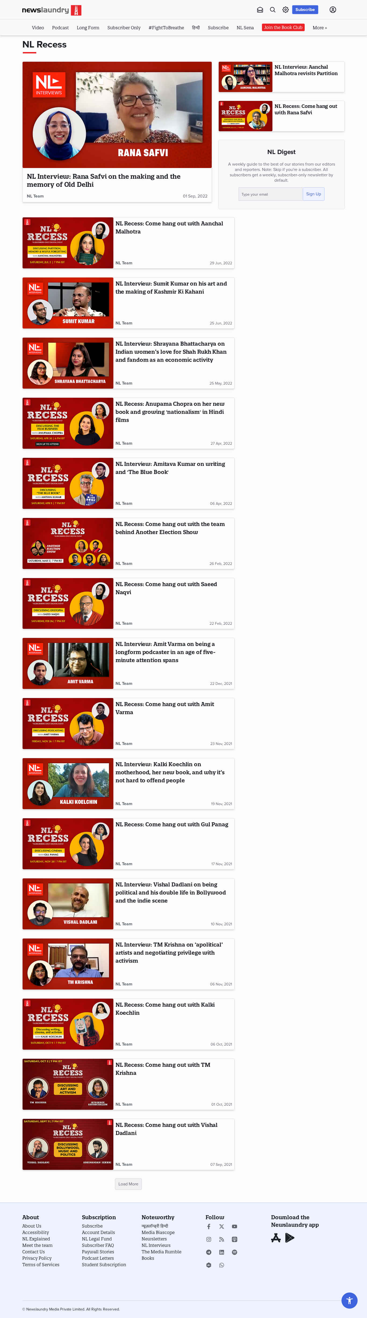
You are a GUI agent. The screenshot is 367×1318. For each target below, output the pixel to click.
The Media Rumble (161, 1251)
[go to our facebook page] (208, 1227)
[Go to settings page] (349, 1301)
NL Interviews (156, 1245)
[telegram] (208, 1253)
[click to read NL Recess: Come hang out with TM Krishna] (68, 1084)
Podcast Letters (98, 1258)
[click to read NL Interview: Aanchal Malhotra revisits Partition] (246, 77)
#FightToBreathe (166, 27)
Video (38, 27)
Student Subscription (104, 1264)
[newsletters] (260, 9)
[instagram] (208, 1240)
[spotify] (234, 1253)
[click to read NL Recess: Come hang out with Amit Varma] (68, 723)
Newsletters (154, 1239)
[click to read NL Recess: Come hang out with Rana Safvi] (246, 116)
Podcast (60, 27)
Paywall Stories (98, 1251)
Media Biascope (158, 1232)
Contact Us (33, 1251)
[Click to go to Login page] (333, 9)
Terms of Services (40, 1264)
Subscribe (305, 9)
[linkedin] (221, 1253)
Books (148, 1258)
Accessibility (35, 1232)
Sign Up (313, 194)
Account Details (98, 1232)
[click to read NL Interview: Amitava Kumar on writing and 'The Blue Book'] (68, 483)
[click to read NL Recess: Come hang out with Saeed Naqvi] (68, 603)
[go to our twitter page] (221, 1227)
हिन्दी (196, 27)
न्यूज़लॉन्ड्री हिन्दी (155, 1226)
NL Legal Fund (97, 1239)
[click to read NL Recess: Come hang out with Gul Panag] (68, 843)
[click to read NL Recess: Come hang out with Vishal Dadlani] (68, 1144)
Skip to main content (49, 42)
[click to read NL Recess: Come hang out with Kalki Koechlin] (68, 1024)
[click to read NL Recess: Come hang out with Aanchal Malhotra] (68, 242)
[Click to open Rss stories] (221, 1240)
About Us (31, 1226)
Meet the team (37, 1245)
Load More (128, 1184)
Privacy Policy (37, 1258)
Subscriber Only (124, 27)
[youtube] (234, 1227)
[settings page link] (285, 9)
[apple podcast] (234, 1240)
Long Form (88, 27)
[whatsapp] (221, 1265)
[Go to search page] (272, 9)
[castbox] (208, 1265)
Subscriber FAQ (98, 1245)
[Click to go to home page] (51, 10)
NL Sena (245, 27)
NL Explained (36, 1239)
